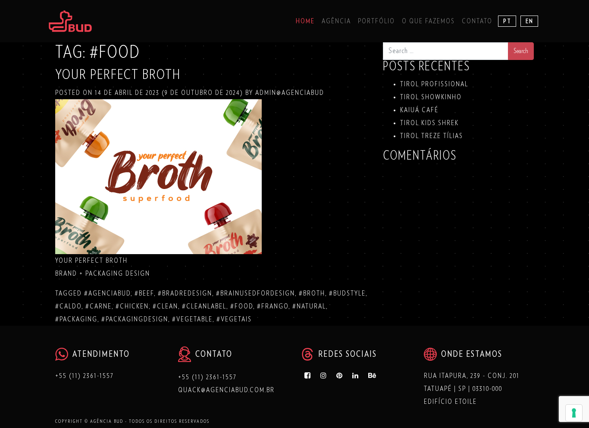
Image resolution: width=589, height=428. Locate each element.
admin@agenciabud (288, 92)
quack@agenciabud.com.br (226, 390)
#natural (309, 306)
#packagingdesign (134, 319)
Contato (477, 21)
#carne (98, 306)
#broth (312, 293)
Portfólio (376, 21)
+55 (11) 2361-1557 (84, 375)
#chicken (132, 306)
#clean (165, 306)
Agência (336, 21)
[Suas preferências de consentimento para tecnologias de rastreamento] (574, 413)
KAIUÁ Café (419, 110)
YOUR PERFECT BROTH (118, 75)
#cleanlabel (204, 306)
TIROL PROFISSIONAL (434, 84)
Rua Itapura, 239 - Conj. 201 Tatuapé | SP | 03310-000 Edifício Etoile (472, 388)
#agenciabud (107, 293)
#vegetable (192, 319)
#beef (144, 293)
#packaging (76, 319)
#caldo (68, 306)
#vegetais (234, 319)
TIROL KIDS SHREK (429, 123)
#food (241, 306)
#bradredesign (185, 293)
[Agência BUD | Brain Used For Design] (70, 21)
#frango (272, 306)
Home (305, 21)
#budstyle (347, 293)
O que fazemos (428, 21)
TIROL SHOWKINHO (431, 97)
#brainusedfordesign (255, 293)
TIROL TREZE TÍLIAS (431, 135)
